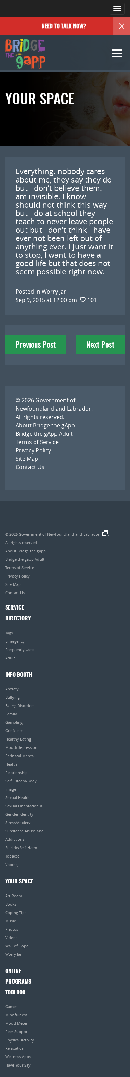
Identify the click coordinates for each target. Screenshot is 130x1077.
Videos (11, 937)
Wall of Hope (16, 945)
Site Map (27, 459)
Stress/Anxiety (18, 822)
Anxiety (12, 688)
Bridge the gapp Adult (24, 559)
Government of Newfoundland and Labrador (59, 534)
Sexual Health (17, 797)
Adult (10, 657)
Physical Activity (19, 1040)
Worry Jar (13, 954)
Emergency (15, 641)
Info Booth (18, 675)
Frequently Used (20, 649)
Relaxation (14, 1048)
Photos (11, 929)
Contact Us (30, 467)
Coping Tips (15, 912)
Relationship (16, 772)
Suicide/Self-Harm (21, 847)
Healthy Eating (18, 739)
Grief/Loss (14, 730)
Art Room (13, 895)
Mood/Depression (21, 747)
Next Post (100, 345)
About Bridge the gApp (45, 425)
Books (10, 904)
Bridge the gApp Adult (44, 433)
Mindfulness (16, 1014)
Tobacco (12, 856)
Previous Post (36, 345)
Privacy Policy (33, 450)
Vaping (11, 864)
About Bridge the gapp (25, 550)
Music (10, 920)
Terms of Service (37, 442)
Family (11, 713)
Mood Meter (16, 1023)
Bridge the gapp (25, 54)
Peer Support (17, 1031)
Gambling (14, 722)
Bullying (12, 697)
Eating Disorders (19, 705)
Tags (9, 632)
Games (11, 1006)
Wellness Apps (18, 1056)
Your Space (19, 881)
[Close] (121, 26)
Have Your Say (18, 1065)
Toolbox (15, 992)
